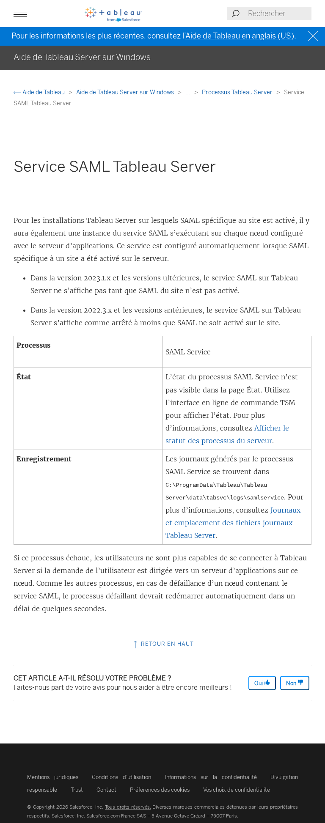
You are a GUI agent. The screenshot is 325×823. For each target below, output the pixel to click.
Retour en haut (166, 644)
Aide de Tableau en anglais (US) (239, 36)
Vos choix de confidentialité (236, 790)
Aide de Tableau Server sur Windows (125, 92)
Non (291, 683)
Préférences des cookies (160, 790)
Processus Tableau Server (238, 92)
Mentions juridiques (52, 777)
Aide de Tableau (43, 92)
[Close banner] (314, 36)
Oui (259, 683)
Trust (77, 790)
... (188, 92)
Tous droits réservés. (128, 807)
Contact (106, 790)
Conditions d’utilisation (121, 777)
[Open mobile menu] (20, 13)
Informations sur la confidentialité (211, 777)
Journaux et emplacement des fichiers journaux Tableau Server (232, 523)
